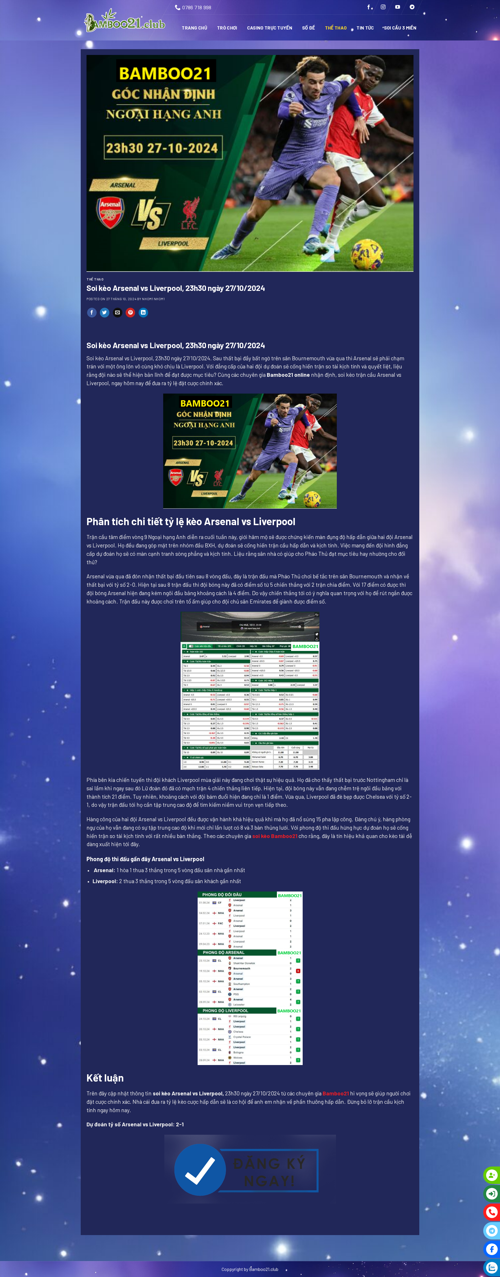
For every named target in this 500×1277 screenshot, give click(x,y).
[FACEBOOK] (468, 1249)
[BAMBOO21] (125, 20)
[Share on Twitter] (104, 313)
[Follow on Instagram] (383, 7)
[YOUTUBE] (468, 1267)
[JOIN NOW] (468, 1175)
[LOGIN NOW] (468, 1193)
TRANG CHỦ (194, 27)
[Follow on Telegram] (412, 7)
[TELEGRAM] (468, 1230)
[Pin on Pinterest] (130, 313)
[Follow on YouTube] (397, 7)
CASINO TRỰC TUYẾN (269, 27)
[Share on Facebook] (92, 313)
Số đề (308, 27)
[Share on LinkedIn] (143, 313)
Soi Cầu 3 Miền (400, 27)
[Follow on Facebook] (368, 7)
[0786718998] (468, 1212)
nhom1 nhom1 (153, 299)
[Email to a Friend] (117, 313)
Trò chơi (227, 27)
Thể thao (336, 27)
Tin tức (365, 27)
